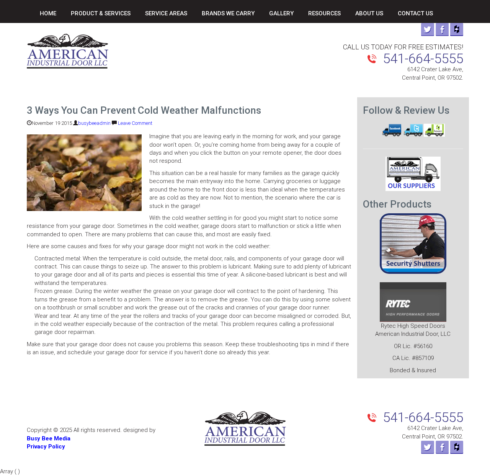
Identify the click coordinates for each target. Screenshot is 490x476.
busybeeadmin (94, 123)
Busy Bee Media (48, 438)
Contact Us (415, 13)
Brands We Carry (228, 13)
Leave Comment (135, 123)
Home (48, 13)
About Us (369, 13)
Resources (324, 13)
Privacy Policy (46, 446)
